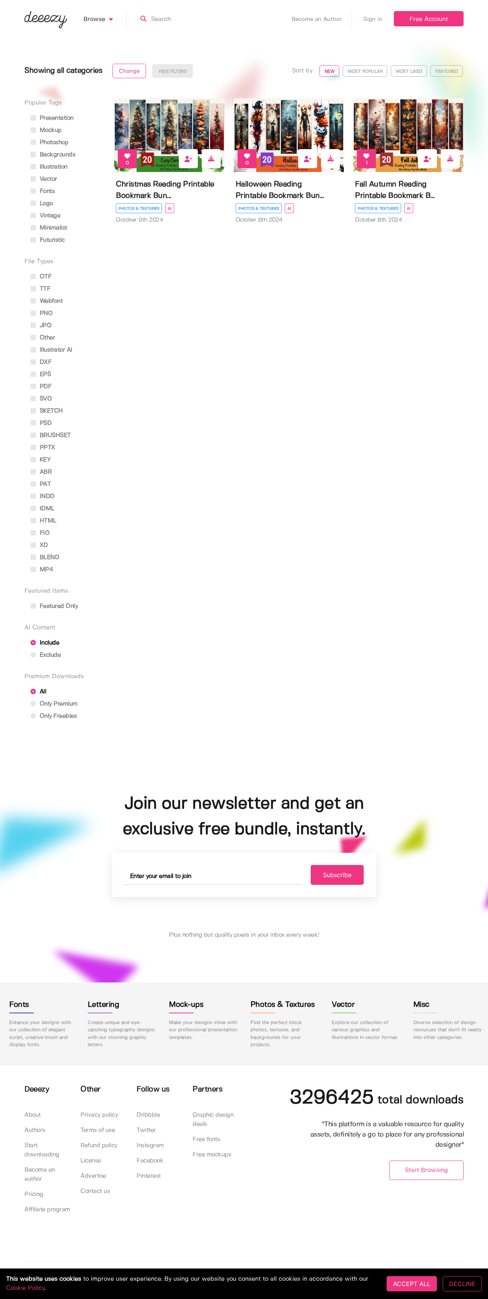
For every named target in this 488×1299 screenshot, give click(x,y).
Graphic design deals (213, 1119)
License (90, 1161)
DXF (44, 362)
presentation (56, 118)
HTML (47, 521)
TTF (44, 289)
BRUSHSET (54, 435)
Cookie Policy (25, 1288)
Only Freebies (57, 716)
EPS (44, 374)
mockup (50, 130)
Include (48, 643)
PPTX (46, 447)
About (32, 1115)
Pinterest (148, 1176)
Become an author (39, 1174)
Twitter (146, 1130)
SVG (44, 399)
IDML (46, 508)
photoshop (53, 142)
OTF (44, 277)
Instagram (150, 1145)
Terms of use (97, 1130)
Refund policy (98, 1145)
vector (47, 179)
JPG (44, 325)
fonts (46, 191)
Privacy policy (99, 1115)
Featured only (58, 606)
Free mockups (212, 1155)
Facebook (149, 1161)
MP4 (45, 569)
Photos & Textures (139, 209)
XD (43, 545)
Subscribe (337, 875)
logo (45, 203)
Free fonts (206, 1139)
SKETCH (50, 411)
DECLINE (462, 1284)
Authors (34, 1130)
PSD (44, 423)
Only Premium (58, 704)
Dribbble (148, 1115)
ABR (44, 472)
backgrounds (56, 155)
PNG (45, 313)
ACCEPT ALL (411, 1284)
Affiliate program (47, 1209)
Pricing (33, 1194)
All (42, 692)
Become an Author (317, 19)
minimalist (52, 228)
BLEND (48, 557)
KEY (44, 460)
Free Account (428, 19)
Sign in (372, 19)
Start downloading (41, 1150)
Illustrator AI (55, 350)
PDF (44, 386)
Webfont (50, 301)
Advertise (93, 1176)
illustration (52, 167)
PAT (44, 484)
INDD (46, 496)
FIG (43, 533)
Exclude (49, 655)
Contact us (95, 1191)
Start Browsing (426, 1170)
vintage (49, 216)
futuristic (51, 240)
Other (46, 338)
